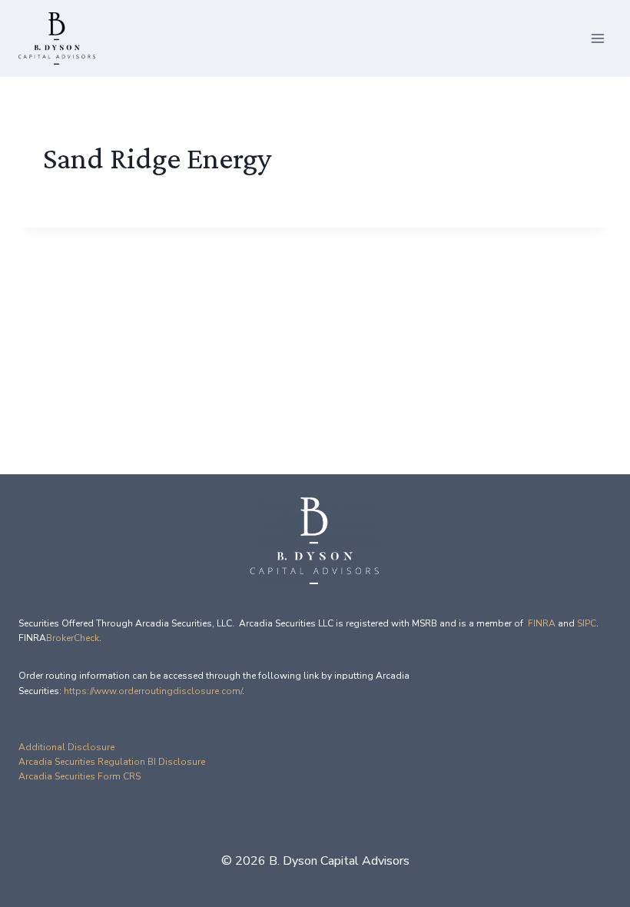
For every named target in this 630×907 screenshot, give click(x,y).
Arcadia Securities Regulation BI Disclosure (111, 762)
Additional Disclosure (66, 747)
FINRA (541, 623)
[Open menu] (597, 38)
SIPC (586, 623)
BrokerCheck (72, 638)
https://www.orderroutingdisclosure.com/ (153, 691)
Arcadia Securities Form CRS (79, 776)
